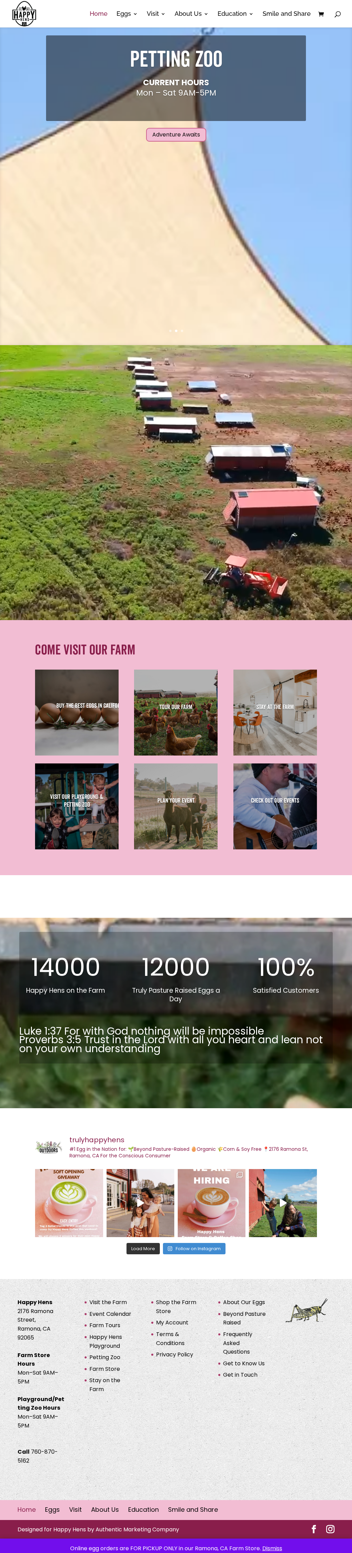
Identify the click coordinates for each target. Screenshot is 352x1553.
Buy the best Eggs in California (91, 706)
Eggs (124, 14)
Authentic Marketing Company (137, 1529)
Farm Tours (104, 1325)
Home (99, 14)
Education (232, 14)
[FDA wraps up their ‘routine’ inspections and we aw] (140, 1203)
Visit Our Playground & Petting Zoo (76, 801)
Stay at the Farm (275, 707)
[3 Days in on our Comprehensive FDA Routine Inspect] (283, 1203)
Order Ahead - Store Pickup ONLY (176, 130)
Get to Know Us (244, 1363)
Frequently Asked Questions (237, 1343)
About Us (188, 14)
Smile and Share (287, 14)
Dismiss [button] (272, 1548)
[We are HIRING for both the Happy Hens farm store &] (211, 1203)
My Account (172, 1322)
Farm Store (176, 64)
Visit (153, 14)
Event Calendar (110, 1314)
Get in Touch (240, 1375)
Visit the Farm (108, 1302)
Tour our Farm (176, 707)
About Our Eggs (244, 1302)
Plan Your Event (176, 801)
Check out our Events (275, 801)
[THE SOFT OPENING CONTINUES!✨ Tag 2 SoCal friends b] (69, 1203)
